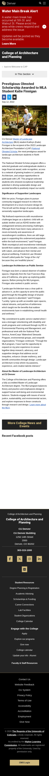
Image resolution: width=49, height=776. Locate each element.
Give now (24, 644)
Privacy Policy (24, 695)
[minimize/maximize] (44, 26)
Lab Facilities (24, 610)
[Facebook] (10, 563)
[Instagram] (29, 563)
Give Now (24, 722)
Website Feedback (24, 684)
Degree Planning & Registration (24, 588)
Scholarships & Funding (24, 599)
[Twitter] (19, 563)
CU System (24, 690)
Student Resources (24, 582)
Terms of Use (24, 700)
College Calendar (24, 621)
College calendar (25, 650)
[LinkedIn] (39, 563)
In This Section (23, 74)
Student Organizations (24, 616)
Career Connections (24, 605)
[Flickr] (24, 573)
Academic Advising (24, 594)
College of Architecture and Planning (20, 55)
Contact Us (24, 679)
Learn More (9, 43)
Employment (24, 716)
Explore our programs (24, 639)
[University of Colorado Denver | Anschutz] (9, 3)
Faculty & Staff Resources (25, 663)
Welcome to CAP (19, 67)
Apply (24, 633)
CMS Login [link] (24, 762)
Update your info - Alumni (24, 655)
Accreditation (24, 711)
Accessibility (24, 706)
